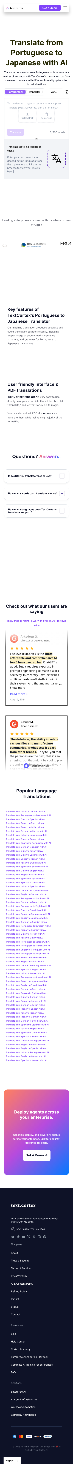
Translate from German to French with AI (26, 902)
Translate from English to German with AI (26, 894)
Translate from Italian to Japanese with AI (26, 835)
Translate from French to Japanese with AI (27, 981)
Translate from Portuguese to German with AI (28, 815)
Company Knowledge (23, 1414)
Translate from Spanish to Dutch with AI (25, 882)
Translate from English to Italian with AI (25, 874)
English (9, 1460)
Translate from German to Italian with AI (25, 1005)
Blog (13, 1333)
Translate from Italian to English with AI (25, 1028)
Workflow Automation (23, 1406)
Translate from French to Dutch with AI (25, 823)
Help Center (18, 1341)
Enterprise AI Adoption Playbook (29, 1356)
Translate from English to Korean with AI (26, 1056)
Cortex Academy (20, 1349)
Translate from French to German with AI (26, 1016)
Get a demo (50, 7)
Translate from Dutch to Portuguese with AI (27, 1040)
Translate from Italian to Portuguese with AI (27, 1052)
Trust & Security (20, 1260)
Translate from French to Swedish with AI (26, 957)
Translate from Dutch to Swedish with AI (26, 910)
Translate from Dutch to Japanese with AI (26, 854)
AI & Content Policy (22, 1283)
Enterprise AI (18, 1391)
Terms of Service (20, 1268)
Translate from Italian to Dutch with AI (24, 937)
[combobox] (12, 1460)
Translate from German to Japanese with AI (27, 890)
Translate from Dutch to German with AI (25, 997)
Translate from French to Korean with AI (26, 1001)
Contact (15, 1314)
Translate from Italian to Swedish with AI (26, 862)
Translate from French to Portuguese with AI (28, 914)
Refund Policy (19, 1291)
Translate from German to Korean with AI (26, 831)
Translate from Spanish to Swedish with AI (27, 866)
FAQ (13, 1372)
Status (14, 1306)
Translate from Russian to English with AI (26, 993)
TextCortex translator (22, 397)
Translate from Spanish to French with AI (26, 1036)
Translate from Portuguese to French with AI (28, 945)
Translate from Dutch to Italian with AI (24, 851)
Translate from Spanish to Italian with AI (25, 878)
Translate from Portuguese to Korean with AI (28, 941)
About (14, 1252)
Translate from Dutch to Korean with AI (25, 933)
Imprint (15, 1298)
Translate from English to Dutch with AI (25, 961)
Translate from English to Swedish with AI (26, 985)
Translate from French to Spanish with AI (26, 930)
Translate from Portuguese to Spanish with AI (28, 977)
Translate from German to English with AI (26, 847)
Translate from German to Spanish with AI (26, 922)
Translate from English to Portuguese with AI (28, 949)
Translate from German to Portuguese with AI (28, 965)
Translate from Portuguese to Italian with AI (27, 953)
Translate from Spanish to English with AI (26, 969)
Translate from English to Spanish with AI (26, 1048)
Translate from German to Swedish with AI (27, 1020)
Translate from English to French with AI (25, 859)
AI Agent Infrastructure (24, 1399)
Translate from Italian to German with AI (25, 811)
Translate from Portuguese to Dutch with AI (27, 898)
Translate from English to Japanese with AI (27, 918)
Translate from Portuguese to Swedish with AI (28, 926)
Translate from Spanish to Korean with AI (26, 1060)
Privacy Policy (19, 1275)
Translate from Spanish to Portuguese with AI (28, 843)
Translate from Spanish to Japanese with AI (27, 1024)
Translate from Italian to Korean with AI (25, 973)
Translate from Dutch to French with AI (25, 839)
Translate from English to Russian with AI (26, 1044)
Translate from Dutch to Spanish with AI (25, 819)
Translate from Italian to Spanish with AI (25, 886)
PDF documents (42, 413)
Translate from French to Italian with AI (25, 827)
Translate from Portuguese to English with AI (28, 906)
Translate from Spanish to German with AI (26, 1032)
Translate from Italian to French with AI (25, 1013)
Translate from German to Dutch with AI (25, 989)
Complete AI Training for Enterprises (32, 1364)
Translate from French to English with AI (25, 1008)
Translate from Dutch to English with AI (25, 870)
